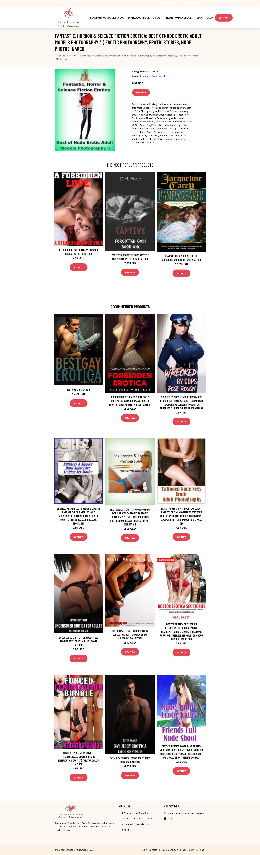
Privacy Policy (187, 849)
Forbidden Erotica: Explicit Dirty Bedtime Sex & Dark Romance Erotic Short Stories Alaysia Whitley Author (130, 400)
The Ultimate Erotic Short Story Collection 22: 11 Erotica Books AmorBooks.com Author (130, 634)
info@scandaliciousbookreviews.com (187, 3)
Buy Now (141, 92)
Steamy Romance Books (179, 17)
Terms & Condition (168, 849)
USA (166, 3)
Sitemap (200, 849)
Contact (224, 17)
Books (148, 71)
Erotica (156, 71)
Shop (210, 17)
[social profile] (68, 3)
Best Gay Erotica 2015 (78, 389)
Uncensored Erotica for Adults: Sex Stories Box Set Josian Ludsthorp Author (79, 641)
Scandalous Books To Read (144, 17)
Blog (200, 17)
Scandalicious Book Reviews (107, 17)
